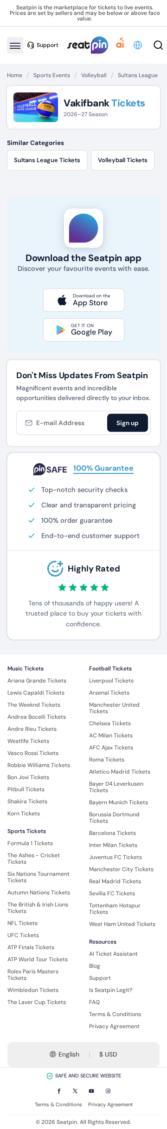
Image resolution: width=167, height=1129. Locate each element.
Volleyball (94, 75)
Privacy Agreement (114, 1026)
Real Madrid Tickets (115, 881)
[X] (75, 1091)
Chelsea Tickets (110, 723)
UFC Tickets (23, 935)
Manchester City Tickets (121, 869)
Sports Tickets (26, 831)
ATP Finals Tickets (30, 947)
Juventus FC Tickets (115, 857)
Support (100, 978)
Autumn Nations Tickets (38, 892)
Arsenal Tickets (109, 692)
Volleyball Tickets (123, 160)
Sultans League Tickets (47, 160)
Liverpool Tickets (111, 680)
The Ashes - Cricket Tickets (33, 859)
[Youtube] (91, 1091)
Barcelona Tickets (112, 833)
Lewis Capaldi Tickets (35, 692)
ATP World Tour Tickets (37, 959)
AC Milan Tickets (111, 735)
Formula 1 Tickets (30, 843)
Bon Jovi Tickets (28, 777)
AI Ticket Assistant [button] (113, 954)
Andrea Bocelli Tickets (36, 717)
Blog (94, 966)
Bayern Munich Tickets (118, 802)
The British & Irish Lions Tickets (37, 908)
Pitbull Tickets (26, 789)
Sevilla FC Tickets (112, 893)
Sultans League (138, 75)
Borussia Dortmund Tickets (114, 818)
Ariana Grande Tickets (36, 680)
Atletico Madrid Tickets (119, 771)
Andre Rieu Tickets (32, 729)
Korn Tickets (23, 813)
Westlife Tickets (28, 741)
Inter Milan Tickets (113, 845)
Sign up (127, 423)
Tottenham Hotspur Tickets (115, 909)
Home (14, 75)
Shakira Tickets (27, 801)
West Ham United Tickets (122, 924)
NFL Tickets (22, 923)
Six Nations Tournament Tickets (38, 877)
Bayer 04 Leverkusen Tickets (116, 787)
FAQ (94, 1002)
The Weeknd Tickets (33, 705)
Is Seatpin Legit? (110, 990)
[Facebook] (59, 1091)
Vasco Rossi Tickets (32, 753)
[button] (138, 45)
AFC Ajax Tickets (111, 747)
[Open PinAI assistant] (120, 45)
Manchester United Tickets (114, 708)
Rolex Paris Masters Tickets (32, 975)
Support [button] (47, 45)
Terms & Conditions (115, 1014)
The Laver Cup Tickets (36, 1002)
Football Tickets (110, 668)
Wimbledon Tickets (32, 990)
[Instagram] (108, 1091)
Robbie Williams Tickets (38, 765)
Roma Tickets (106, 759)
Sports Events (51, 75)
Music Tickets (25, 668)
